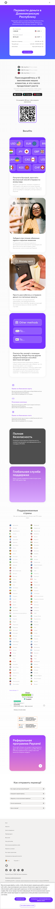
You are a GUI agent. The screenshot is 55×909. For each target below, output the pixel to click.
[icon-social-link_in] (10, 870)
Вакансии (7, 837)
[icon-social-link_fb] (6, 870)
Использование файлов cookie (12, 845)
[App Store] (17, 94)
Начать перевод (27, 52)
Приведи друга (8, 834)
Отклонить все (20, 899)
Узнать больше (13, 690)
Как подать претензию (10, 852)
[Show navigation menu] (49, 2)
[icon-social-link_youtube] (14, 870)
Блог (6, 823)
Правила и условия (10, 848)
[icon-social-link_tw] (22, 870)
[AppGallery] (37, 94)
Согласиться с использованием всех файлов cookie (41, 899)
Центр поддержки (9, 830)
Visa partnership (9, 841)
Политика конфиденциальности (13, 878)
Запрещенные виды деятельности (13, 856)
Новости (7, 826)
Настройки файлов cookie (27, 905)
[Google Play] (27, 94)
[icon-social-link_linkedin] (18, 870)
